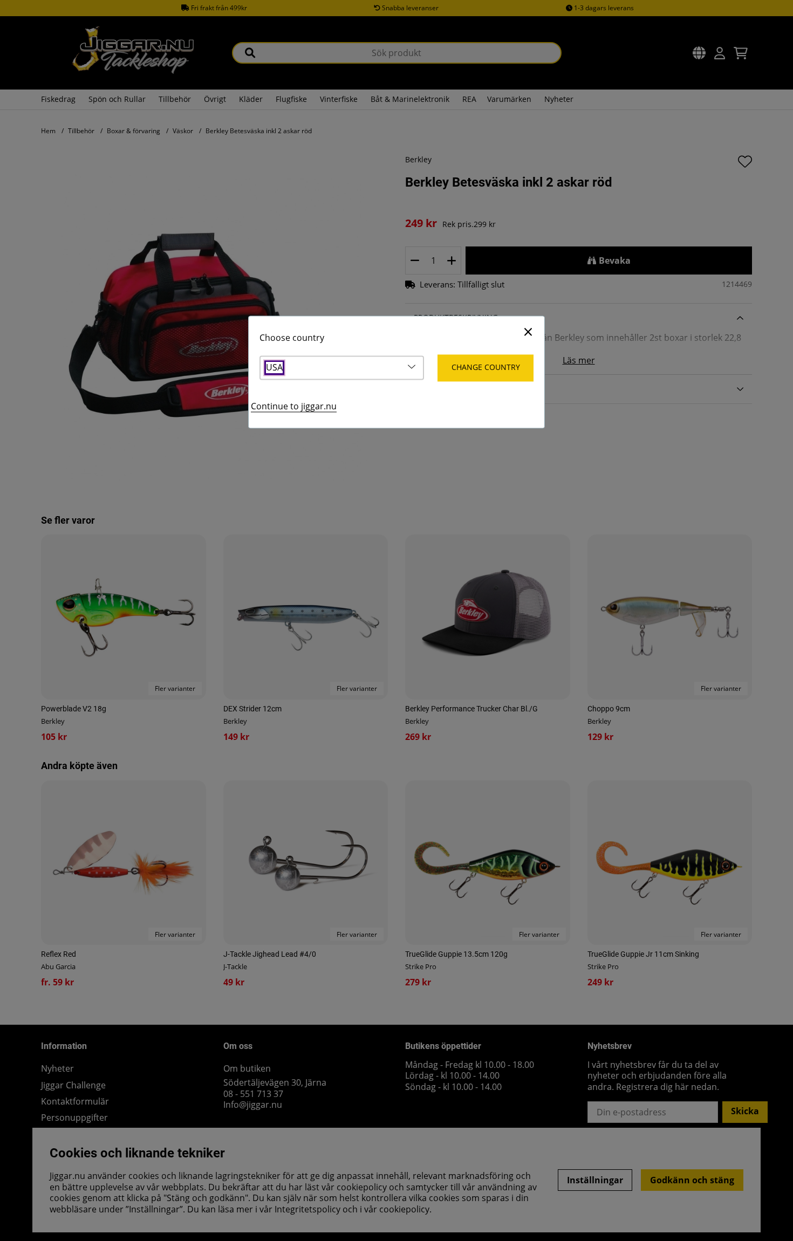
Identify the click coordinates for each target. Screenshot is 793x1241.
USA (274, 368)
